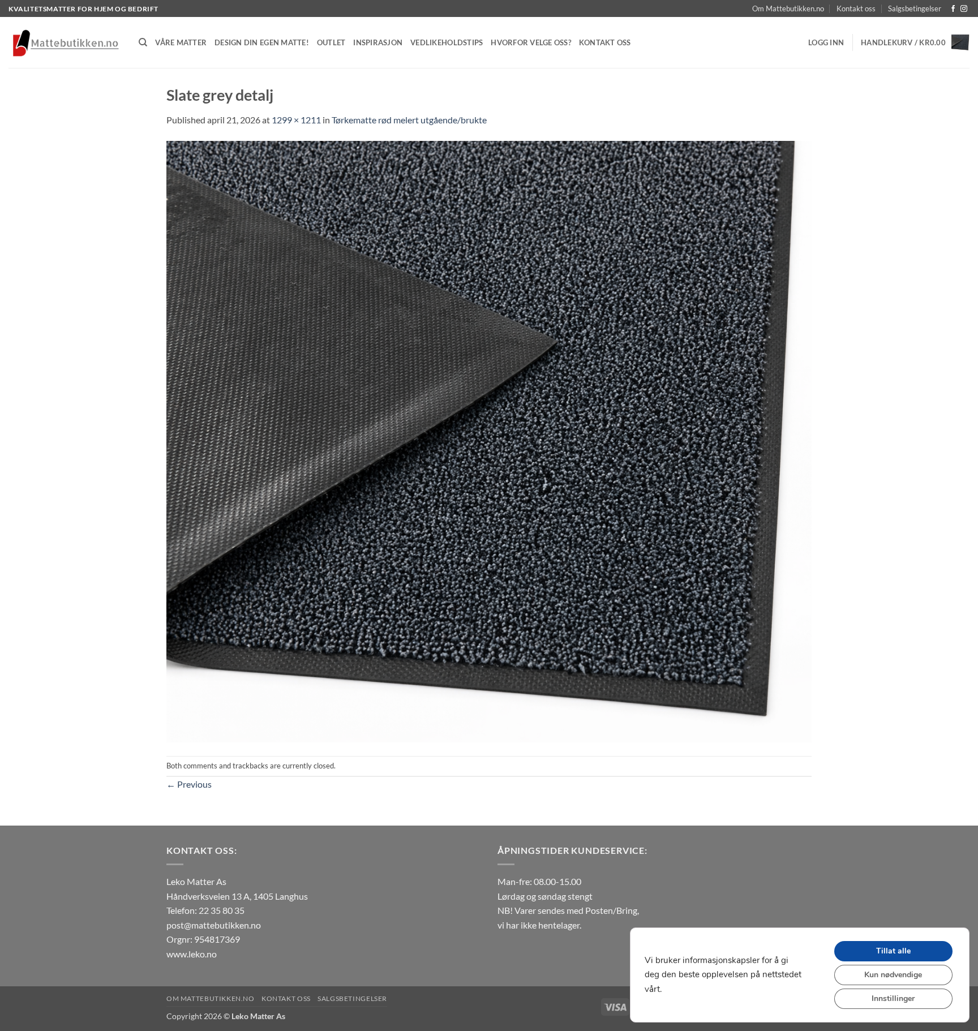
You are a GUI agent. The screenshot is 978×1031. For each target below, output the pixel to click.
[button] (826, 42)
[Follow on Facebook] (953, 9)
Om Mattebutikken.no (788, 8)
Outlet (331, 42)
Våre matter (181, 42)
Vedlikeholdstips (446, 42)
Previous (189, 784)
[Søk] (143, 42)
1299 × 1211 (296, 119)
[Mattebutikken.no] (65, 43)
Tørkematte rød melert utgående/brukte (409, 119)
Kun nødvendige (893, 974)
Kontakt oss (856, 8)
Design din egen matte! (262, 42)
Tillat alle (893, 951)
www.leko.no (191, 953)
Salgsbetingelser (914, 8)
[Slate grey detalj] (489, 440)
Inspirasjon (377, 42)
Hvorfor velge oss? (531, 42)
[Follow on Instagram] (963, 9)
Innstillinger (893, 998)
